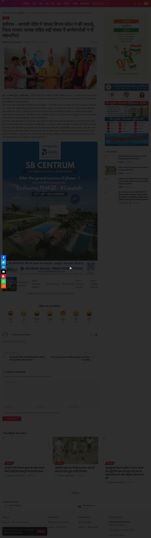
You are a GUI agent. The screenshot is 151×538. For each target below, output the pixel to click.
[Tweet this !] (3, 262)
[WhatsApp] (3, 281)
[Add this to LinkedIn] (3, 267)
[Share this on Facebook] (3, 257)
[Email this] (3, 271)
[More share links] (3, 286)
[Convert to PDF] (3, 276)
